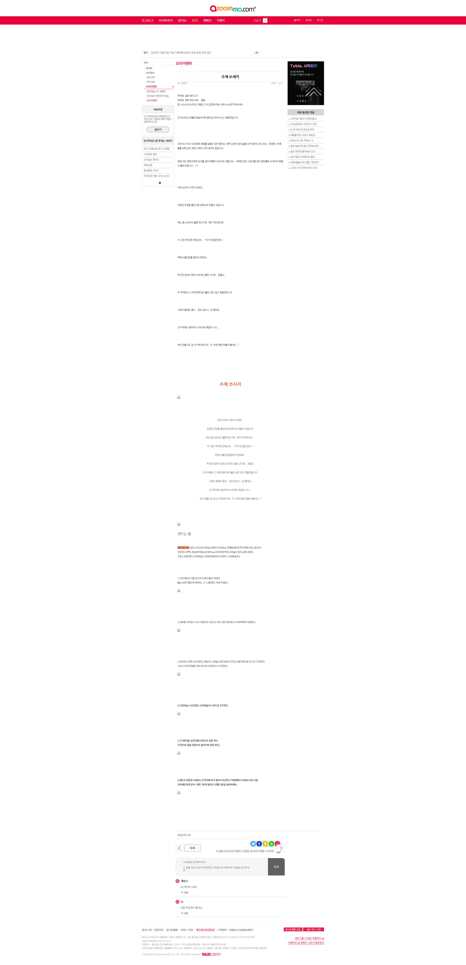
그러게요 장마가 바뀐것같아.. (304, 118)
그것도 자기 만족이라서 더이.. (304, 167)
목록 (192, 848)
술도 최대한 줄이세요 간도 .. (303, 151)
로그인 (320, 20)
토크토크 (147, 20)
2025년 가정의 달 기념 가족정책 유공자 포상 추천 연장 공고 (181, 52)
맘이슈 (182, 20)
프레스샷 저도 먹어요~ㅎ (302, 140)
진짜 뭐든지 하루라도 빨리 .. (303, 156)
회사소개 (146, 929)
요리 (195, 20)
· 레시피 (148, 68)
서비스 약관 (186, 929)
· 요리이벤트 (151, 86)
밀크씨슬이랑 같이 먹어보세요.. (305, 146)
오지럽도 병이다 (151, 159)
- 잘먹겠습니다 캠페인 (155, 91)
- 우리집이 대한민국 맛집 (157, 95)
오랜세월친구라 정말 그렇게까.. (305, 162)
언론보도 (159, 929)
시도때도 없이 (150, 154)
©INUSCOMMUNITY (241, 929)
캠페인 (207, 20)
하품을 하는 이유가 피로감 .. (303, 135)
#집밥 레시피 (184, 835)
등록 (276, 866)
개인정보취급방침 (205, 929)
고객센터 (222, 929)
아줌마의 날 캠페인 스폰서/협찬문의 (306, 942)
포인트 (308, 20)
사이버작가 (166, 20)
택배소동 (148, 165)
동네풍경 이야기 (151, 170)
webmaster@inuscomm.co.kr (156, 941)
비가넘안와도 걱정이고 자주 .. (304, 124)
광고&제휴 (172, 929)
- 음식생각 (150, 77)
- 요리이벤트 (151, 100)
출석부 (297, 20)
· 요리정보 (149, 72)
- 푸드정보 (150, 81)
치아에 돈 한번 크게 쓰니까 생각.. (159, 176)
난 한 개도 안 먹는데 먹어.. (302, 129)
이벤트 (221, 20)
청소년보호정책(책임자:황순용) (253, 948)
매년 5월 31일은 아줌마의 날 (309, 938)
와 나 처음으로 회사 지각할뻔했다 (159, 148)
